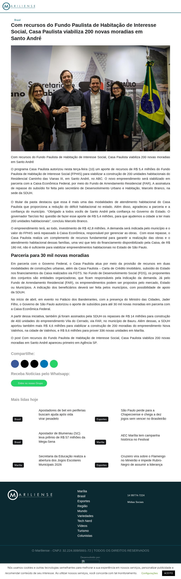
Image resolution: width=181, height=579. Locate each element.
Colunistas (84, 536)
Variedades (85, 516)
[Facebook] (136, 506)
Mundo (82, 511)
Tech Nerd (84, 521)
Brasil (17, 20)
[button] (15, 364)
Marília (82, 491)
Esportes (83, 501)
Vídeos (82, 526)
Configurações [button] (149, 573)
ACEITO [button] (168, 573)
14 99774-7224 (136, 495)
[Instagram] (129, 506)
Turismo (83, 531)
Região (82, 506)
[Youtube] (143, 506)
